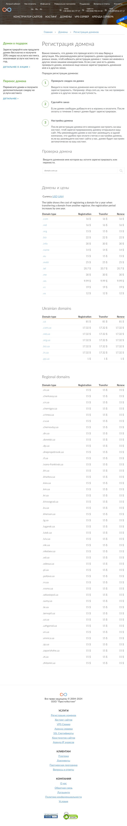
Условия (63, 801)
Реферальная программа (64, 4)
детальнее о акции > (16, 67)
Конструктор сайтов (27, 17)
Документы (63, 760)
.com (45, 219)
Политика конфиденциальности (63, 797)
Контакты (118, 4)
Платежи (63, 756)
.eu (44, 256)
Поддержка (85, 4)
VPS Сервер (63, 724)
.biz (44, 237)
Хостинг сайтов (63, 720)
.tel (44, 268)
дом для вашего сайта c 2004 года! (6, 10)
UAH (61, 196)
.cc (44, 287)
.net (45, 225)
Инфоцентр (45, 4)
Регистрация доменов (63, 715)
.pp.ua (46, 359)
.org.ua (46, 340)
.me (45, 275)
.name (46, 250)
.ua (44, 321)
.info (45, 243)
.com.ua (47, 328)
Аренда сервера (103, 17)
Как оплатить (30, 4)
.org (45, 231)
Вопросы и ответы (102, 4)
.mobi (46, 262)
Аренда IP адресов (63, 742)
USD (54, 196)
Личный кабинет (13, 4)
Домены (66, 17)
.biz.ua (46, 346)
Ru (36, 9)
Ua (32, 9)
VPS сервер (82, 17)
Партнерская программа (63, 765)
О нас (63, 783)
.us (44, 293)
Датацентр (63, 792)
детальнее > (11, 99)
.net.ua (46, 334)
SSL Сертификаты (63, 733)
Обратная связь (63, 788)
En (41, 9)
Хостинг (51, 17)
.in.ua (46, 352)
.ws (44, 281)
